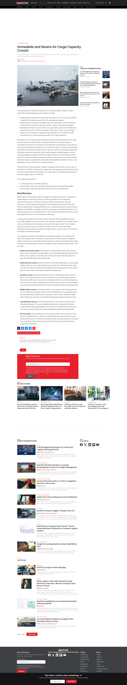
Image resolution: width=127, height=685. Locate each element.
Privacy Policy (52, 373)
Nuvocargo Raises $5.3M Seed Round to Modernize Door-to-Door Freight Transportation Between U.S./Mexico (51, 406)
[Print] (18, 328)
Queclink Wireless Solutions (48, 470)
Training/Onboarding (43, 495)
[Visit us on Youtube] (97, 444)
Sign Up (30, 376)
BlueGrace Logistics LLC (47, 452)
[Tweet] (30, 328)
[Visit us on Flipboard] (93, 444)
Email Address (30, 361)
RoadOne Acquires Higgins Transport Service (56, 511)
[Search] (106, 2)
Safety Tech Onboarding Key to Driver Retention (90, 103)
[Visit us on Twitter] (85, 444)
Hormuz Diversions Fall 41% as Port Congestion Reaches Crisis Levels (90, 93)
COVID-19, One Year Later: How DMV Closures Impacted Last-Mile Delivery (74, 406)
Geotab (42, 606)
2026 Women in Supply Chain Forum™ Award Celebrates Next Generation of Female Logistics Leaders (57, 528)
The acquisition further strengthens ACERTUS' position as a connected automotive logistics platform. (56, 573)
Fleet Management (42, 462)
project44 (43, 486)
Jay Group (21, 560)
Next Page (31, 634)
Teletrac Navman (45, 499)
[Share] (22, 328)
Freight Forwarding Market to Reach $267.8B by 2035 (57, 545)
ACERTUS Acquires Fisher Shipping (51, 567)
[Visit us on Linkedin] (89, 444)
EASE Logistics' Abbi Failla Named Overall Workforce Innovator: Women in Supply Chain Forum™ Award (56, 583)
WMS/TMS (39, 565)
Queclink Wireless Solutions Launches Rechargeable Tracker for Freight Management (90, 83)
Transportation (22, 43)
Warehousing (92, 402)
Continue (71, 681)
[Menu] (109, 2)
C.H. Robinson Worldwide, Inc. (48, 624)
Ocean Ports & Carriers (43, 479)
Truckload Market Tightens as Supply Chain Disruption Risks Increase (55, 620)
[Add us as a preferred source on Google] (33, 328)
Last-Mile (67, 402)
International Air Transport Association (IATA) (32, 61)
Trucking (39, 508)
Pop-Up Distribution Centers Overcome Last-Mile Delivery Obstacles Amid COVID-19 (27, 406)
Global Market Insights (46, 549)
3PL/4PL (19, 402)
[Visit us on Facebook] (81, 444)
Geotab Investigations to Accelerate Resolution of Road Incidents (57, 602)
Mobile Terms (42, 373)
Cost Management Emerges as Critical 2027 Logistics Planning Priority (90, 73)
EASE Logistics (44, 588)
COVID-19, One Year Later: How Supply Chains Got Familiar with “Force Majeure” (98, 406)
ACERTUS (43, 570)
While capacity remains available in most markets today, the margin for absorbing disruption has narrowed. (56, 626)
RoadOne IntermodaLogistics (48, 513)
